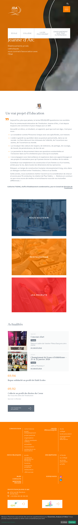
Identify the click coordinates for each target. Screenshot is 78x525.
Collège (27, 33)
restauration (28, 469)
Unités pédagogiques (50, 429)
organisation (29, 438)
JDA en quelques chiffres (30, 441)
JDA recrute (28, 472)
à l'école (63, 455)
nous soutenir (29, 447)
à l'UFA (62, 464)
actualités (28, 444)
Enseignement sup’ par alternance (61, 33)
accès (26, 455)
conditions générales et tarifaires (28, 459)
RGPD (19, 476)
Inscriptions (51, 455)
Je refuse (64, 522)
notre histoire (29, 429)
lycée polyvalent (66, 434)
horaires (27, 463)
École (14, 33)
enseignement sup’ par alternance (65, 437)
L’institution (15, 429)
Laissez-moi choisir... (8, 522)
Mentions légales (16, 482)
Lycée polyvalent (42, 33)
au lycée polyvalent (63, 461)
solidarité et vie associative (29, 450)
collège (62, 431)
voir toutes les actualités (16, 408)
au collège (63, 458)
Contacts (16, 479)
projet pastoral (29, 435)
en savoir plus (36, 348)
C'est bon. (72, 522)
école (62, 429)
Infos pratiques (14, 455)
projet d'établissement (30, 432)
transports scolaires (28, 466)
